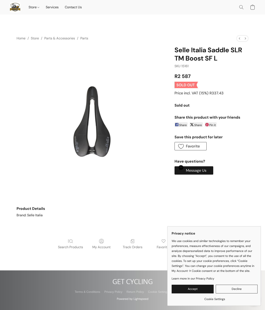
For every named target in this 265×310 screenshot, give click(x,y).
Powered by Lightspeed (132, 299)
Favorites (164, 247)
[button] (15, 7)
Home (21, 38)
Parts (84, 38)
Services (52, 7)
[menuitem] (239, 38)
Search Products (70, 247)
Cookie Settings (158, 291)
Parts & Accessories (59, 38)
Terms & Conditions (87, 291)
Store (33, 7)
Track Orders (132, 247)
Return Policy (135, 291)
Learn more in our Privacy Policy (193, 278)
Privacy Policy (113, 291)
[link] (215, 297)
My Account (101, 247)
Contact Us (73, 7)
